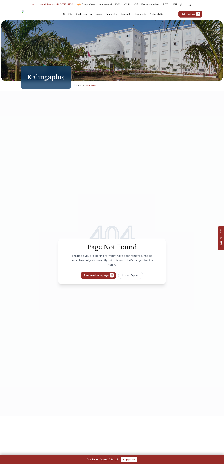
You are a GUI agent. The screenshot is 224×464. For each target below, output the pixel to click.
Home (78, 85)
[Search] (189, 4)
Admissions (96, 14)
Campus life (111, 14)
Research (125, 14)
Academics (81, 14)
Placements (140, 14)
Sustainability (156, 14)
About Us (67, 14)
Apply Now (129, 459)
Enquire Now (220, 238)
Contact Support (130, 275)
